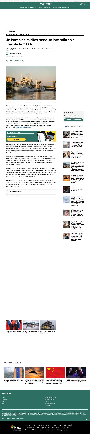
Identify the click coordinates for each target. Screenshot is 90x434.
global (27, 7)
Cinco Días (48, 428)
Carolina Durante (40, 1)
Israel (27, 34)
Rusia (7, 196)
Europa (17, 34)
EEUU (14, 34)
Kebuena (69, 428)
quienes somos (5, 399)
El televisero (47, 7)
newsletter (4, 403)
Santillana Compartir (49, 425)
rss (2, 405)
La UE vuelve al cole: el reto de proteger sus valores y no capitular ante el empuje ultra (77, 144)
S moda (53, 430)
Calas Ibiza (54, 1)
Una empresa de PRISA (16, 427)
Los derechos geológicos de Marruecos (77, 189)
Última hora (81, 4)
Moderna (35, 430)
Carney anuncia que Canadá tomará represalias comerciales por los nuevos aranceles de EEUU (76, 380)
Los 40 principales (35, 425)
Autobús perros (67, 1)
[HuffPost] (6, 393)
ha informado (23, 127)
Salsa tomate (48, 1)
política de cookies (49, 399)
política (22, 7)
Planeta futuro (63, 428)
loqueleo (60, 430)
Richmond (28, 430)
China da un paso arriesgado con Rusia (13, 332)
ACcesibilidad (48, 405)
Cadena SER (56, 425)
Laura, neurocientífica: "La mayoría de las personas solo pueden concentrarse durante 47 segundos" (77, 134)
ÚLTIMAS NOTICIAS (66, 7)
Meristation (67, 430)
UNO (38, 428)
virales (32, 7)
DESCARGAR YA (16, 139)
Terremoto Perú (28, 1)
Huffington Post (30, 428)
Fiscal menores (20, 1)
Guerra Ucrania (9, 34)
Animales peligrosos (83, 1)
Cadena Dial (53, 428)
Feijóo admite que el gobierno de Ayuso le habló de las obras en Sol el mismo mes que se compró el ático (77, 154)
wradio (42, 428)
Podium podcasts (42, 430)
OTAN (24, 34)
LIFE (36, 7)
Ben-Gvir (34, 1)
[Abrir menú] (2, 4)
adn (65, 425)
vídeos (40, 7)
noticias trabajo (56, 7)
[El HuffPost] (46, 4)
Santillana (42, 425)
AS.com (60, 425)
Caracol (70, 425)
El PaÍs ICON (48, 430)
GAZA (21, 34)
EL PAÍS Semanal (59, 428)
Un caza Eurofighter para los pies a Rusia (31, 332)
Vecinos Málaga (75, 1)
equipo (3, 397)
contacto (4, 401)
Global (11, 31)
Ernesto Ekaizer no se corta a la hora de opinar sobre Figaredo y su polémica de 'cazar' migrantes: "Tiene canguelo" (77, 237)
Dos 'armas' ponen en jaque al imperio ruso (47, 332)
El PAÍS (29, 425)
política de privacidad (50, 403)
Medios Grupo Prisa (16, 430)
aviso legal (47, 401)
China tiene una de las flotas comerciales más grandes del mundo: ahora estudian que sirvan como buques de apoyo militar (55, 381)
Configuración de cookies (51, 397)
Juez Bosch (60, 1)
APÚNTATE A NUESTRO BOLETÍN (73, 119)
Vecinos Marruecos (12, 1)
